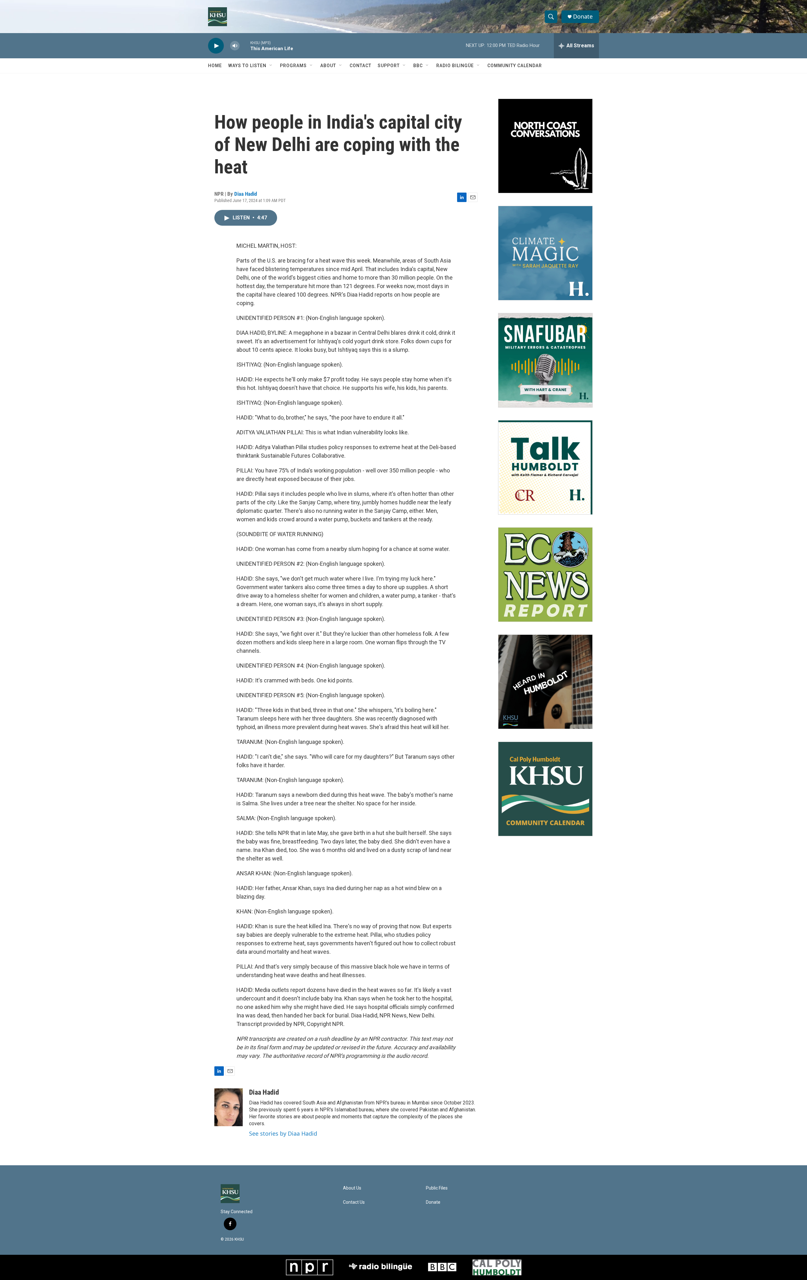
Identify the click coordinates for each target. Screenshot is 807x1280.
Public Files (437, 1188)
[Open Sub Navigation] (271, 65)
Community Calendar (514, 65)
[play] (216, 45)
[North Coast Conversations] (545, 146)
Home (215, 65)
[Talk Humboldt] (545, 467)
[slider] (245, 45)
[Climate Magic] (545, 253)
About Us (352, 1188)
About (328, 65)
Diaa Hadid (245, 194)
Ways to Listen (247, 65)
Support (389, 65)
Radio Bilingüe (455, 65)
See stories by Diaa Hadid (283, 1133)
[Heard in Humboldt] (545, 682)
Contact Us (354, 1202)
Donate (583, 16)
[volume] (234, 46)
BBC (418, 65)
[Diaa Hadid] (228, 1107)
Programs (293, 65)
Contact (360, 65)
